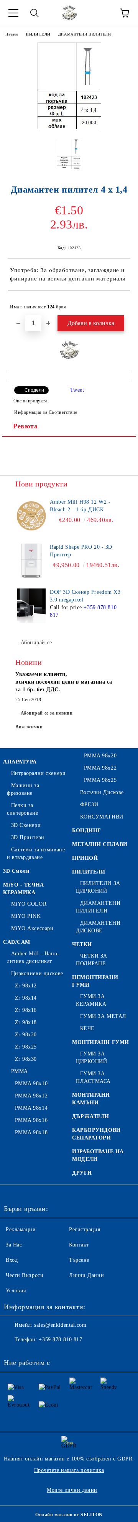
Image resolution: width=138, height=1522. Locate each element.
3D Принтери (27, 837)
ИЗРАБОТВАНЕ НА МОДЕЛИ (98, 1155)
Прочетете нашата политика (69, 1470)
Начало (11, 34)
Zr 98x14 (26, 998)
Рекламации (21, 1229)
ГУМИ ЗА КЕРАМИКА (91, 1000)
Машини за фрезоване (23, 789)
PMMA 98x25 (100, 780)
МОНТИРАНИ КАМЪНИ (91, 1098)
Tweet (77, 390)
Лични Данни (86, 1275)
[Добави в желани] (119, 303)
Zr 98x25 (26, 1047)
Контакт (79, 1245)
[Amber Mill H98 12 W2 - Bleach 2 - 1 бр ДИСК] (31, 515)
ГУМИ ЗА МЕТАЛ (103, 1016)
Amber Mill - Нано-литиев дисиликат (33, 957)
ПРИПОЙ (85, 858)
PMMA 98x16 (31, 1120)
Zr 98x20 (26, 1034)
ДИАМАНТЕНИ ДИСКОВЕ (98, 927)
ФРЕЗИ (89, 804)
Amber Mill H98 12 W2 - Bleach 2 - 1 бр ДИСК (80, 505)
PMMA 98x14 (31, 1108)
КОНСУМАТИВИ (101, 817)
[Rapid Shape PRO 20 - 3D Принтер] (31, 560)
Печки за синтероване (22, 809)
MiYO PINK (26, 916)
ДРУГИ (82, 1173)
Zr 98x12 (26, 986)
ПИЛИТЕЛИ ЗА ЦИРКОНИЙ (98, 887)
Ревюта (25, 426)
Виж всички (29, 726)
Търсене (79, 1260)
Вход (12, 1260)
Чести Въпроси (24, 1275)
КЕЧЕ (87, 1028)
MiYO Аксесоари (32, 928)
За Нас (14, 1245)
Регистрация (84, 1229)
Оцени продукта (30, 401)
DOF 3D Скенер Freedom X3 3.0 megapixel (85, 596)
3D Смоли (16, 871)
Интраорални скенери (38, 773)
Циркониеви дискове (37, 973)
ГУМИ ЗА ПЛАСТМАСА (93, 1077)
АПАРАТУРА (20, 762)
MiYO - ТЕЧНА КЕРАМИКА (23, 888)
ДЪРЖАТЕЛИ (90, 1116)
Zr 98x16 (26, 1010)
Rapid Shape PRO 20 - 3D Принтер (81, 551)
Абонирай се (36, 642)
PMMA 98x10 (31, 1083)
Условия (16, 1290)
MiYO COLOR (28, 904)
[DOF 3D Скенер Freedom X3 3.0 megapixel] (31, 605)
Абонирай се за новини (47, 713)
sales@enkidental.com (60, 1325)
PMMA (19, 1071)
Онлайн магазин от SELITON (69, 1514)
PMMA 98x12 (31, 1096)
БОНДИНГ (86, 830)
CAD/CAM (16, 942)
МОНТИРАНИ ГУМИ (100, 1042)
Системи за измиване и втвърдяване (36, 853)
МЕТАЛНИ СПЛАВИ (100, 844)
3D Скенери (26, 825)
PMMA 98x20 (100, 756)
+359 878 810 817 (60, 1339)
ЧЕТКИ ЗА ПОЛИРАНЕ (91, 959)
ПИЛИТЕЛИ (38, 34)
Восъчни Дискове (102, 792)
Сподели (34, 390)
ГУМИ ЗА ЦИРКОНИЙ (91, 1057)
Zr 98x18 (26, 1022)
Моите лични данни (72, 1490)
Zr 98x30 (26, 1059)
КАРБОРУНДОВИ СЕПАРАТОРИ (96, 1134)
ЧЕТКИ (82, 944)
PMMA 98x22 (100, 768)
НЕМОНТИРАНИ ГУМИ (95, 981)
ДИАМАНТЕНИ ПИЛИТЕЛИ (84, 34)
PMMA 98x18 (31, 1132)
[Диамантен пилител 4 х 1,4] (69, 127)
